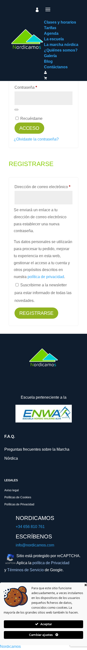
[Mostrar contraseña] (16, 109)
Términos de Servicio (25, 570)
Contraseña (35, 87)
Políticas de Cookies (17, 497)
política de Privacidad (50, 563)
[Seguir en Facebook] (10, 384)
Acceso (29, 128)
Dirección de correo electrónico (43, 186)
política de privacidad (46, 277)
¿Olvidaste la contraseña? (36, 139)
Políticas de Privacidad (19, 504)
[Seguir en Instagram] (24, 384)
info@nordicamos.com (35, 545)
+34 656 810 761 (30, 527)
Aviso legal (11, 490)
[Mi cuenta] (37, 10)
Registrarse (36, 313)
